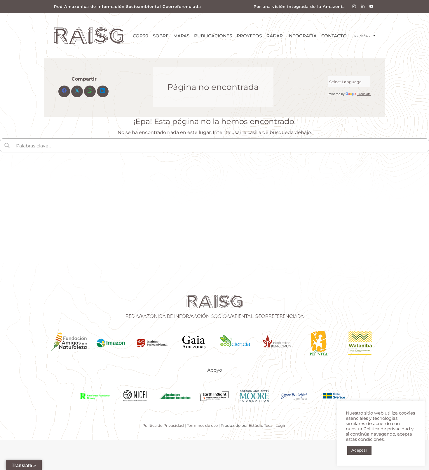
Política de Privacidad (163, 425)
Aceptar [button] (359, 450)
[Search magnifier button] (7, 145)
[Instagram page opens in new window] (354, 6)
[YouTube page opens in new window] (371, 6)
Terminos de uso (202, 425)
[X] (77, 91)
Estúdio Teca (261, 425)
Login (281, 425)
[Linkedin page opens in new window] (363, 6)
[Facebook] (64, 91)
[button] (364, 36)
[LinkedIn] (103, 91)
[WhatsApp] (90, 91)
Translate (364, 94)
